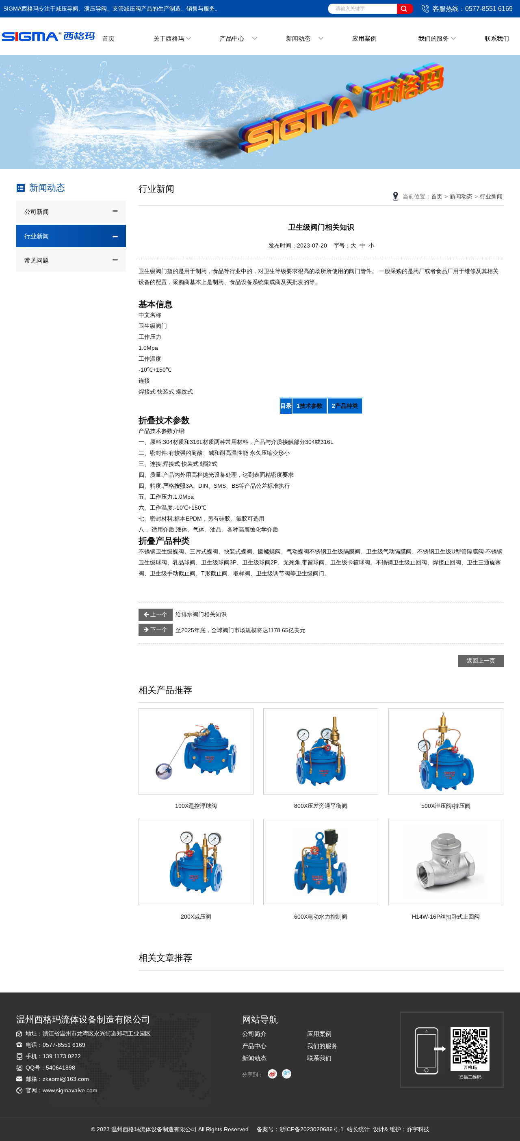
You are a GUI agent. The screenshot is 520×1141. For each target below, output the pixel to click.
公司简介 (254, 1033)
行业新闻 (36, 236)
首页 (108, 38)
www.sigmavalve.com (70, 1090)
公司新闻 (36, 211)
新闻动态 (298, 38)
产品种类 (346, 406)
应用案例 (364, 38)
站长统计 (358, 1129)
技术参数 (311, 406)
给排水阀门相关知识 (188, 614)
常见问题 (36, 260)
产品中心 (232, 38)
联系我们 (497, 38)
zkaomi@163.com (66, 1079)
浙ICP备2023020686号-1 (312, 1129)
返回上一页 (481, 660)
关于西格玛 (169, 38)
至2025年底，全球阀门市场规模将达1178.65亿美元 (227, 629)
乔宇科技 (418, 1129)
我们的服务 (433, 38)
